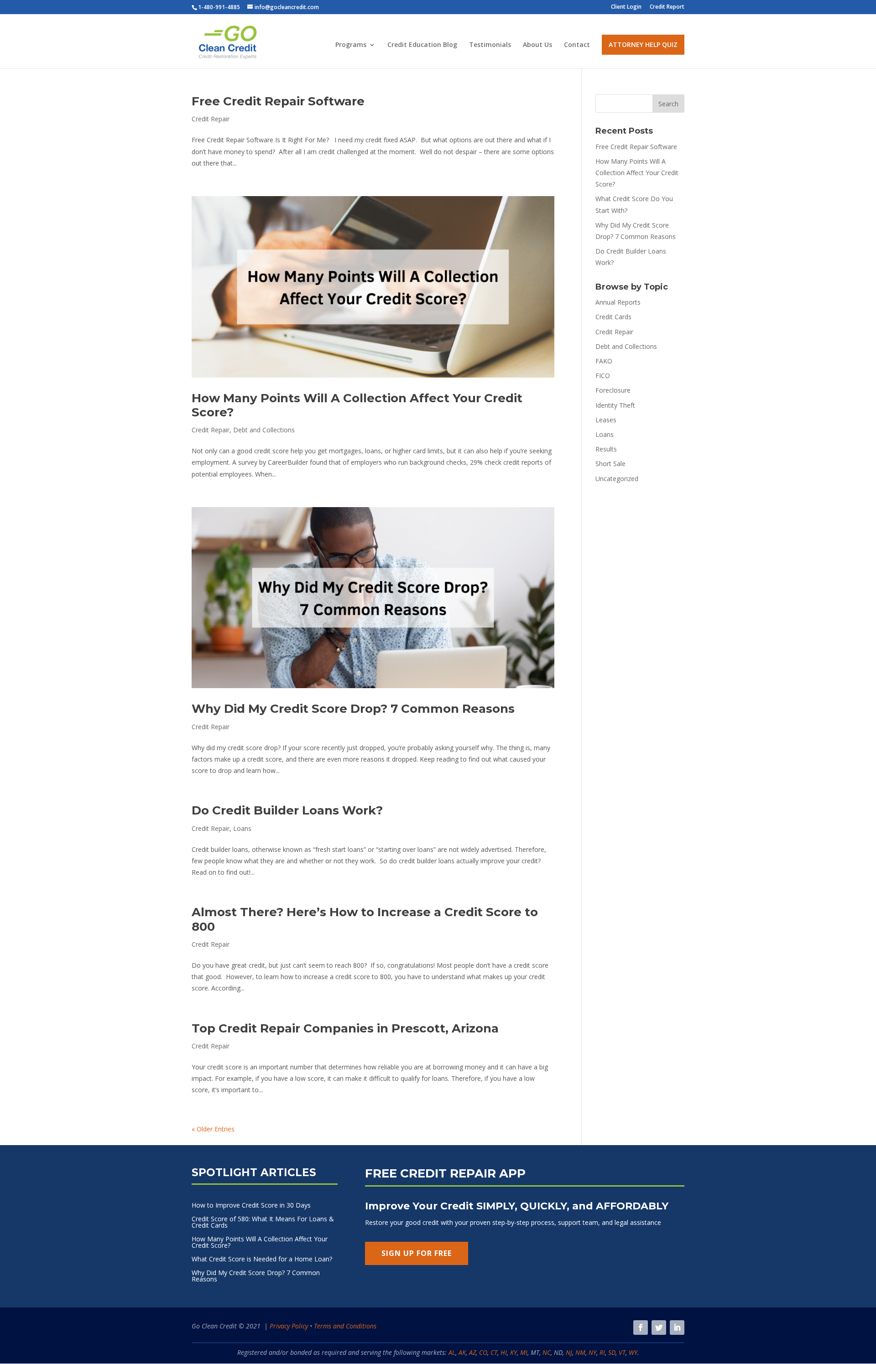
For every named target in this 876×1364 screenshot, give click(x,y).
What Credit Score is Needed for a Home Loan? (262, 1259)
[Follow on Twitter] (659, 1327)
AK (462, 1352)
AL (451, 1352)
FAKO (603, 361)
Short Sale (610, 463)
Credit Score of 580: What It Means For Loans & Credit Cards (263, 1222)
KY (513, 1352)
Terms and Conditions (345, 1326)
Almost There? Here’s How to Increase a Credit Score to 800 (365, 919)
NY (592, 1352)
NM (580, 1352)
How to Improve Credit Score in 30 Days (251, 1205)
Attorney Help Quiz (643, 44)
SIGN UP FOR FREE (416, 1253)
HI (504, 1352)
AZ (472, 1352)
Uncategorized (616, 478)
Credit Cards (613, 316)
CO (483, 1352)
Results (606, 449)
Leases (605, 419)
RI (602, 1352)
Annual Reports (618, 302)
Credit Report (667, 7)
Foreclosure (613, 390)
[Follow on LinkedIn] (677, 1327)
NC (546, 1352)
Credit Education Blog (422, 45)
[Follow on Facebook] (640, 1327)
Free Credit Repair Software (278, 101)
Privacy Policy (289, 1326)
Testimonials (490, 45)
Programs (350, 45)
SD (611, 1352)
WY (633, 1352)
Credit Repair (210, 118)
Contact (577, 45)
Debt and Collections (264, 429)
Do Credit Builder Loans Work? (287, 810)
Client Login (626, 7)
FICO (602, 375)
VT (622, 1352)
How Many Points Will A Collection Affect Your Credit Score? (357, 405)
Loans (242, 828)
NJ (569, 1352)
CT (493, 1352)
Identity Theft (615, 405)
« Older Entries (213, 1129)
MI (523, 1352)
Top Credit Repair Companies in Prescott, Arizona (345, 1028)
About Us (537, 45)
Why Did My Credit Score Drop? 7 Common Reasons (353, 708)
